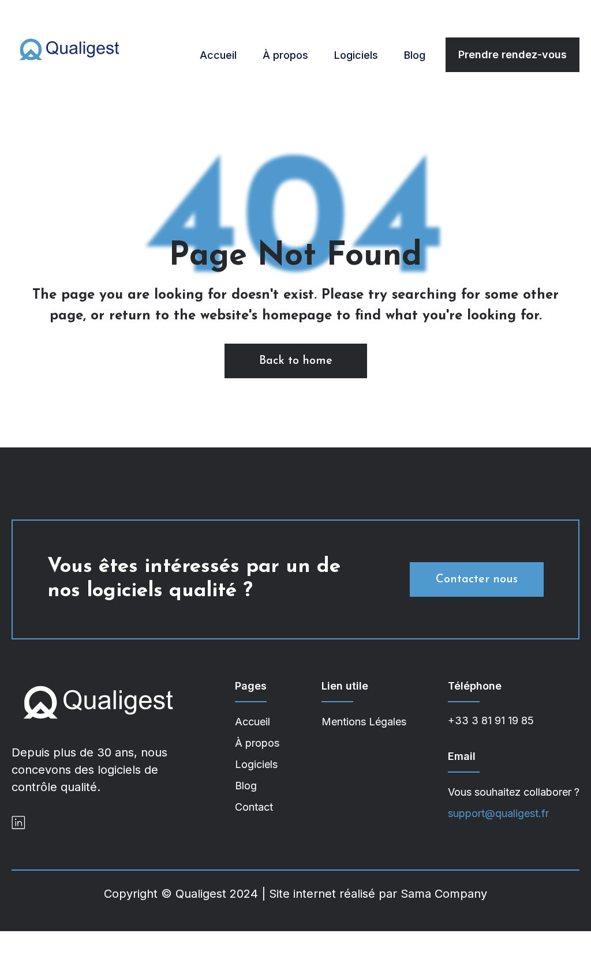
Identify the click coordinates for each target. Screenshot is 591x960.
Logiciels (356, 55)
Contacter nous (477, 579)
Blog (414, 55)
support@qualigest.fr (498, 813)
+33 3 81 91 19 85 (491, 720)
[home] (69, 49)
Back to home (295, 361)
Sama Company (444, 894)
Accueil (218, 55)
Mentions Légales (363, 722)
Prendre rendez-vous (512, 54)
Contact (254, 807)
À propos (285, 55)
